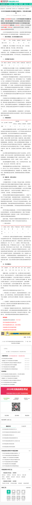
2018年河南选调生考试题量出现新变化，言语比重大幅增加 (13, 374)
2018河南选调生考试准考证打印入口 (9, 429)
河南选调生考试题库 (7, 481)
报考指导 (21, 4)
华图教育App (9, 6)
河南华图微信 (6, 399)
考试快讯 (9, 478)
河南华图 (21, 32)
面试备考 (20, 483)
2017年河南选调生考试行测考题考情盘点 (9, 369)
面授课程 (2, 6)
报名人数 (24, 474)
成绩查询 (8, 476)
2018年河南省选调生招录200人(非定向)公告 (11, 440)
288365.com (14, 8)
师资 (20, 6)
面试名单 (13, 476)
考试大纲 (14, 474)
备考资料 (14, 481)
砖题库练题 (28, 487)
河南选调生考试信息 (7, 472)
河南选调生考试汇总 (6, 469)
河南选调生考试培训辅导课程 (8, 327)
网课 (5, 6)
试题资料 (27, 8)
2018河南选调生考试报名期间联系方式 (10, 437)
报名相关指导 (26, 483)
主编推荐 (23, 426)
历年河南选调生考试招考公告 (8, 322)
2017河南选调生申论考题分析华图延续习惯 (11, 459)
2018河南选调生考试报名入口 (8, 435)
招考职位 (16, 4)
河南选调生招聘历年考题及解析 (9, 450)
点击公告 (17, 25)
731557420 (18, 320)
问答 (15, 6)
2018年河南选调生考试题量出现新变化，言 (11, 453)
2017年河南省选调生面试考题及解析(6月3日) (15, 341)
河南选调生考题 (22, 351)
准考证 (3, 476)
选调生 (10, 32)
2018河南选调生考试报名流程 (8, 443)
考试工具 (3, 487)
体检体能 (23, 476)
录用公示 (3, 478)
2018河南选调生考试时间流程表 (8, 446)
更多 (30, 450)
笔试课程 (7, 415)
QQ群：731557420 (8, 27)
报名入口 (26, 4)
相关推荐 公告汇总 (6, 419)
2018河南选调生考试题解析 (7, 358)
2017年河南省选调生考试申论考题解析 (9, 364)
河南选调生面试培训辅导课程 (8, 329)
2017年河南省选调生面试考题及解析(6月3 (10, 455)
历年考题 (7, 483)
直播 (13, 6)
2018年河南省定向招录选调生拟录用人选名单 (11, 432)
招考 (23, 6)
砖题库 (18, 6)
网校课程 (27, 415)
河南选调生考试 (13, 1)
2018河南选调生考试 (5, 25)
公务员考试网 (8, 8)
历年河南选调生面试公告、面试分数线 (11, 324)
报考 (25, 6)
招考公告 (11, 4)
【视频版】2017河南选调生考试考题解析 (9, 360)
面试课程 (17, 415)
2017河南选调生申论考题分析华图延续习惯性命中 (11, 362)
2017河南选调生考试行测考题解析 (8, 366)
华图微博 (16, 399)
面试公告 (18, 476)
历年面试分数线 (14, 483)
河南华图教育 (8, 19)
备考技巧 (28, 6)
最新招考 (8, 426)
